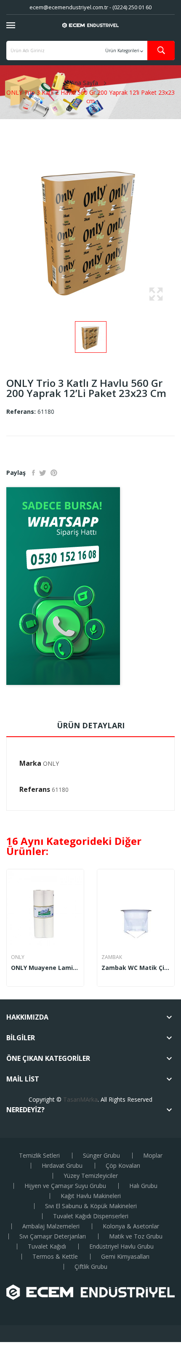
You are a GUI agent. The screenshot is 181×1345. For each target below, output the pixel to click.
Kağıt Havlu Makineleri (91, 1196)
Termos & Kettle (55, 1257)
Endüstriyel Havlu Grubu (121, 1246)
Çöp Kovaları (123, 1166)
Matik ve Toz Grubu (135, 1236)
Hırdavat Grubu (62, 1166)
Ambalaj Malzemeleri (51, 1226)
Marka (30, 763)
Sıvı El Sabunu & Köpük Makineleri (91, 1206)
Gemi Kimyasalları (125, 1257)
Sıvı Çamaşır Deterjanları (52, 1236)
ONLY (51, 763)
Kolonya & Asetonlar (131, 1226)
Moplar (152, 1156)
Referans (34, 789)
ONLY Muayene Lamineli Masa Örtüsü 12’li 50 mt (45, 968)
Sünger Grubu (101, 1156)
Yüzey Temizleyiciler (91, 1176)
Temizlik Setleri (39, 1156)
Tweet (42, 472)
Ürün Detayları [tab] (91, 725)
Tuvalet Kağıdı (47, 1246)
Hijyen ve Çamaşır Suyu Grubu (65, 1186)
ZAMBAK (111, 957)
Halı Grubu (143, 1186)
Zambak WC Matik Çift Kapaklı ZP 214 (135, 968)
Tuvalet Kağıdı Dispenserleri (90, 1216)
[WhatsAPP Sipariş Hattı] (90, 586)
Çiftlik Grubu (91, 1267)
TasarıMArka (80, 1099)
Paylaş (33, 472)
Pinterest (53, 472)
